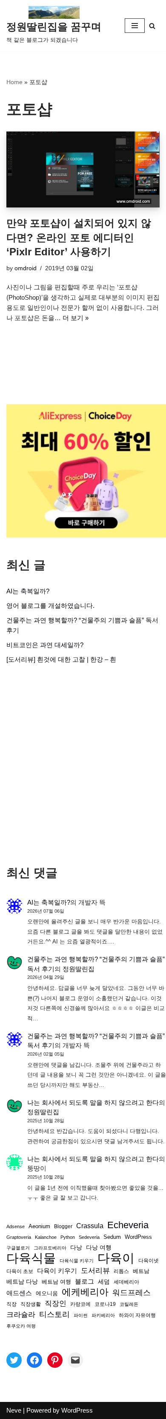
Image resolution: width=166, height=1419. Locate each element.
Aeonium (39, 1226)
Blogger (63, 1226)
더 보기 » (76, 317)
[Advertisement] (83, 765)
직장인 (55, 1303)
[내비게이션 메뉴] (135, 25)
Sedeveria (89, 1237)
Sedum (112, 1237)
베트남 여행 (56, 1282)
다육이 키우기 (57, 1270)
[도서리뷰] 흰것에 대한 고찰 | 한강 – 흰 (61, 659)
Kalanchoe (46, 1237)
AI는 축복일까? (27, 591)
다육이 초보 (19, 1271)
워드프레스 (131, 1292)
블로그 (84, 1281)
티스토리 (54, 1314)
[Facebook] (34, 1360)
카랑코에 (80, 1304)
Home (14, 82)
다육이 (116, 1258)
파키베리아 (103, 1315)
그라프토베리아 (50, 1247)
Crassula (89, 1225)
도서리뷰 (95, 1271)
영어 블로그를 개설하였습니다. (50, 605)
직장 (11, 1304)
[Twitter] (14, 1360)
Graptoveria (18, 1237)
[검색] (152, 26)
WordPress (138, 1237)
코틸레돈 (129, 1304)
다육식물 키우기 (77, 1260)
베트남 (141, 1271)
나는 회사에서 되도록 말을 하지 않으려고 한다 (93, 1102)
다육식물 (31, 1258)
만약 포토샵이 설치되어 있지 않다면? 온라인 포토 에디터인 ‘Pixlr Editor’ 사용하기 (78, 237)
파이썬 (81, 1315)
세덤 (104, 1282)
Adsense (15, 1226)
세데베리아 (126, 1282)
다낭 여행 (99, 1247)
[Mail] (75, 1360)
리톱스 (121, 1271)
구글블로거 (18, 1247)
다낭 (76, 1247)
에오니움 (47, 1293)
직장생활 (30, 1304)
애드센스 (19, 1293)
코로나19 (105, 1304)
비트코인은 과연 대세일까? (44, 644)
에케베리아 (85, 1292)
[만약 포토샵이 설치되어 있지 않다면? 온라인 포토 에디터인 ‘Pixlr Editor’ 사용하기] (83, 169)
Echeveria (128, 1225)
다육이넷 (148, 1260)
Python (67, 1237)
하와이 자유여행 (137, 1315)
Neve (13, 1410)
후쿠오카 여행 (21, 1325)
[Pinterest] (55, 1360)
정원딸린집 (78, 968)
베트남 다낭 (22, 1282)
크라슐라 (20, 1315)
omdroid (25, 268)
